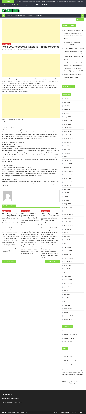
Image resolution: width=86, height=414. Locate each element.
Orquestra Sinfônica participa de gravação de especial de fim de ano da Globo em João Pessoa (30, 218)
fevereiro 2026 (68, 120)
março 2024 (67, 204)
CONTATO (44, 5)
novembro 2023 (68, 218)
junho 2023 (67, 236)
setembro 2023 (68, 225)
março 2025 (67, 160)
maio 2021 (66, 298)
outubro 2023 (67, 222)
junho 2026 (67, 106)
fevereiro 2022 (68, 280)
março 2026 (67, 117)
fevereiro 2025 (68, 164)
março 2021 (67, 305)
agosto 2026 (67, 99)
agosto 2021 (67, 287)
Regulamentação (29, 5)
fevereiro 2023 (68, 251)
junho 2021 (67, 294)
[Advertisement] (30, 31)
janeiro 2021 (67, 312)
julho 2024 (67, 189)
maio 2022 (67, 269)
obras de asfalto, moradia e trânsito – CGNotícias (72, 43)
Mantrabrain (24, 412)
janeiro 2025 (67, 167)
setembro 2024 (68, 182)
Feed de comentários (70, 360)
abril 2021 (66, 301)
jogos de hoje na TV (13, 398)
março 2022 (67, 276)
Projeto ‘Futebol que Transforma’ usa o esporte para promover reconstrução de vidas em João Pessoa (73, 34)
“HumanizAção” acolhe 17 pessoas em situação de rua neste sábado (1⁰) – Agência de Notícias (50, 218)
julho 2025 (67, 146)
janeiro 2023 (67, 254)
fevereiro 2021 (68, 309)
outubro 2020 (68, 319)
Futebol (38, 5)
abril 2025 (66, 157)
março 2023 (67, 247)
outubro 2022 (67, 265)
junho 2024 (67, 193)
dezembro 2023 (68, 214)
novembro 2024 (68, 175)
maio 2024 (67, 196)
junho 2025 (67, 149)
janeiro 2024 (67, 211)
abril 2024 (66, 200)
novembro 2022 (68, 262)
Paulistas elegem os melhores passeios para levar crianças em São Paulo (11, 217)
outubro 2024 (68, 178)
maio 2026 (67, 109)
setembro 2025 (68, 138)
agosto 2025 (67, 142)
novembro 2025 (68, 131)
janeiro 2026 (67, 124)
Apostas (20, 5)
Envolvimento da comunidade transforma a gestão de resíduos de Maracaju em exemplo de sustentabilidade (10, 262)
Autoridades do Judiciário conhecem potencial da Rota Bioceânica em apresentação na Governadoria (53, 262)
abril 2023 (66, 243)
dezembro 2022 (68, 258)
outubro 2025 (67, 135)
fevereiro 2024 (68, 207)
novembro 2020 (68, 316)
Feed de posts (68, 356)
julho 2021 (66, 290)
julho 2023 (67, 233)
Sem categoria (6, 44)
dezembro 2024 (68, 171)
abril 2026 (66, 113)
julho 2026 (67, 102)
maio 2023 (67, 240)
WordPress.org (68, 364)
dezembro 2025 (68, 128)
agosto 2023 (67, 229)
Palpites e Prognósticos (70, 334)
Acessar (66, 353)
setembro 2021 (68, 283)
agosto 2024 (67, 185)
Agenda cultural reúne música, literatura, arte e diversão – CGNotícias (73, 77)
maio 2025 (67, 153)
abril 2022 (66, 272)
